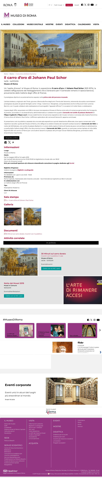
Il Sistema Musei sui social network (43, 333)
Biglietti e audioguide (36, 425)
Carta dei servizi (9, 431)
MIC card (31, 429)
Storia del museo (9, 424)
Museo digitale (35, 24)
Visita (96, 24)
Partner (80, 426)
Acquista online (11, 138)
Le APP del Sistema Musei (12, 334)
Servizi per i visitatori (35, 427)
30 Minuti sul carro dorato (53, 254)
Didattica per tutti (59, 436)
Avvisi (72, 163)
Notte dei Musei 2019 (14, 283)
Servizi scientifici (13, 445)
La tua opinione (34, 438)
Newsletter (7, 433)
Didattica (70, 24)
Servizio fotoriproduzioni (12, 457)
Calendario (84, 24)
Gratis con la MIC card (51, 268)
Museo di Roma (23, 15)
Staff (5, 425)
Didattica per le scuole (60, 434)
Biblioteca (7, 451)
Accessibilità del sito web (86, 474)
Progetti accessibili (59, 443)
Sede (6, 438)
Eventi (59, 24)
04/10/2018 (88, 349)
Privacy (52, 474)
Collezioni (18, 24)
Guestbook (7, 427)
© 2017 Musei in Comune (40, 474)
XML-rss (97, 474)
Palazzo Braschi (9, 440)
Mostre (49, 24)
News (79, 422)
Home (6, 74)
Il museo (5, 24)
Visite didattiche (34, 431)
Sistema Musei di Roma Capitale (14, 429)
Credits (76, 474)
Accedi (77, 5)
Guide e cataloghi (34, 435)
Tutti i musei (58, 5)
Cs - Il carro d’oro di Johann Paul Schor (19, 200)
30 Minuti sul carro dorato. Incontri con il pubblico (24, 234)
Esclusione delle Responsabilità (64, 474)
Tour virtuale (74, 335)
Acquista (69, 5)
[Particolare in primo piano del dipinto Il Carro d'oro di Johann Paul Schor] (32, 216)
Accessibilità (33, 437)
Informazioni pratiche (36, 424)
